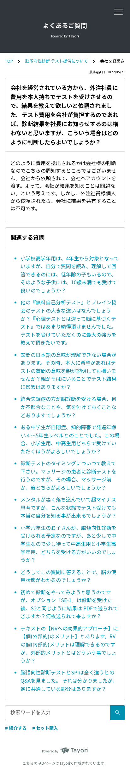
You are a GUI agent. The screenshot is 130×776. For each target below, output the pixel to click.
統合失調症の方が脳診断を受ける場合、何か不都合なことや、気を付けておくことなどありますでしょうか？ (68, 406)
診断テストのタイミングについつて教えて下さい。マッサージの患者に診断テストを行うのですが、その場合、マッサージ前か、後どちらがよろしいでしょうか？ (68, 475)
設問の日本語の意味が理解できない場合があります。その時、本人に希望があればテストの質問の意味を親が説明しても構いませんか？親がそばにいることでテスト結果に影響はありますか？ (68, 371)
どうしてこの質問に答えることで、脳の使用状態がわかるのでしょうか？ (68, 576)
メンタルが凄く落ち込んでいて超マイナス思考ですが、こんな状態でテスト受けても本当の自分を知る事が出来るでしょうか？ (68, 507)
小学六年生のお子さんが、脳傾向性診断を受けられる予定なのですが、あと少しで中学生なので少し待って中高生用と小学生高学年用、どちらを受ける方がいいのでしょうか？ (68, 543)
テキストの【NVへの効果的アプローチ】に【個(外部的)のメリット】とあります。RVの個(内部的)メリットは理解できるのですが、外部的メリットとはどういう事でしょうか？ (69, 644)
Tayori (64, 763)
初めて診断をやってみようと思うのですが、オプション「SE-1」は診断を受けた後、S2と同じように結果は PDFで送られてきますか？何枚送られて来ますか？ (69, 604)
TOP (9, 61)
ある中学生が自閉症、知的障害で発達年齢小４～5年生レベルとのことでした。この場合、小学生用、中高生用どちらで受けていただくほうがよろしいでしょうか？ (70, 439)
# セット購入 (45, 728)
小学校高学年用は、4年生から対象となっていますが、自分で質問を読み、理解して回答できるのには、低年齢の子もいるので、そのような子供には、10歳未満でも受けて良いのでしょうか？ (70, 274)
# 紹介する (16, 728)
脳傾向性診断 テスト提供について (56, 61)
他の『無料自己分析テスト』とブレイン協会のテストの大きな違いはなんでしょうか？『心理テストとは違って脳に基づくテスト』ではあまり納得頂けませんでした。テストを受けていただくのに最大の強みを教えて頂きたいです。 (68, 322)
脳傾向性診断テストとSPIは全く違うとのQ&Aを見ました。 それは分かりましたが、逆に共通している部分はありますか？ (69, 680)
